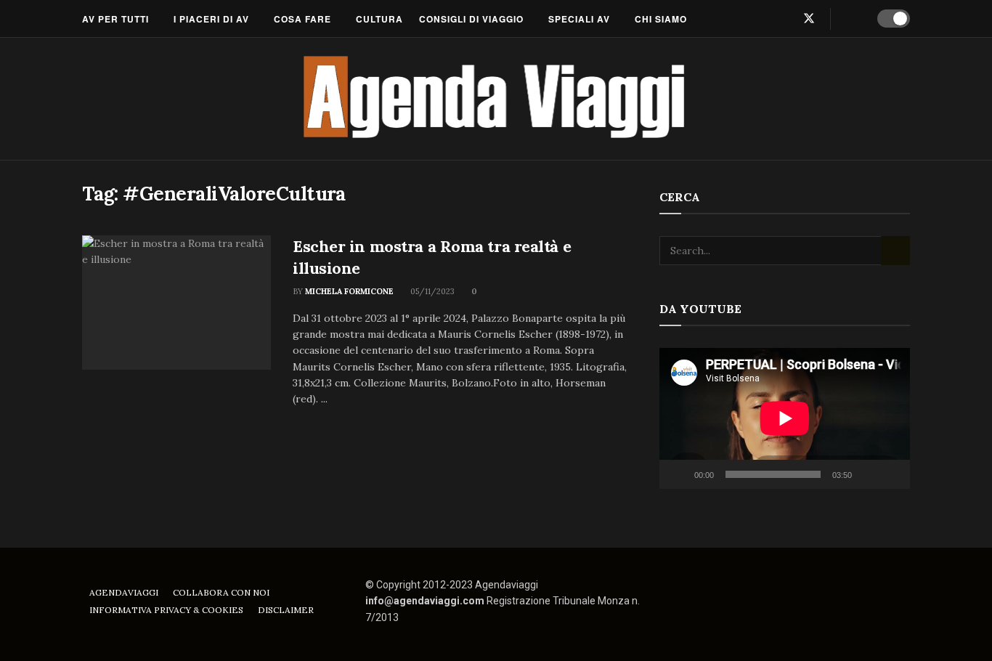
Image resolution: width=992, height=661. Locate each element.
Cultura (379, 18)
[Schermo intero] (891, 474)
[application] (784, 418)
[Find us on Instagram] (784, 18)
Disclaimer (286, 609)
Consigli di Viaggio (471, 18)
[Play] (678, 474)
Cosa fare (302, 18)
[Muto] (865, 474)
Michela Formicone (349, 291)
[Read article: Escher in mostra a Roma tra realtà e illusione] (176, 302)
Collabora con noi (221, 592)
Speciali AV (579, 18)
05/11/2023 (431, 291)
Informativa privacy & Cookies (166, 609)
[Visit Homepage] (496, 98)
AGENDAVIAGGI (123, 592)
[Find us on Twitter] (809, 18)
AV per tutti (115, 18)
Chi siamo (661, 18)
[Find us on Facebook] (761, 18)
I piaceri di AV (211, 18)
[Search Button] (851, 19)
